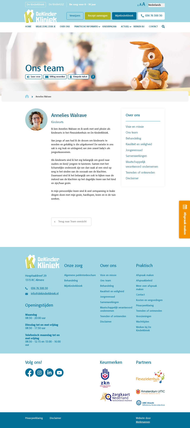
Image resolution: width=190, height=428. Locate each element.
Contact (153, 27)
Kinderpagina (109, 27)
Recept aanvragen (97, 16)
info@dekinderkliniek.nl (44, 293)
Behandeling (133, 138)
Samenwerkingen (136, 155)
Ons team (132, 132)
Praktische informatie (86, 27)
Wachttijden (142, 322)
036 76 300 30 (153, 15)
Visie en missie (135, 126)
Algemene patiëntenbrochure (80, 275)
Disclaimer (132, 178)
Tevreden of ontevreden (140, 172)
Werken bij (138, 27)
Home (28, 27)
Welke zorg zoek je (45, 27)
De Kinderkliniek (35, 4)
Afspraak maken (145, 275)
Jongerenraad (134, 150)
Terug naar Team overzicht (72, 221)
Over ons (65, 27)
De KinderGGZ (56, 4)
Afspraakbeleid (144, 280)
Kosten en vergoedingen (149, 300)
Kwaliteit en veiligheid (139, 144)
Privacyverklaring (145, 305)
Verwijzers (75, 16)
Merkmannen (143, 422)
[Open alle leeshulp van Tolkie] (93, 77)
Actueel (125, 27)
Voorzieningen (143, 316)
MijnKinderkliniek (124, 16)
